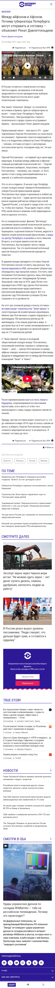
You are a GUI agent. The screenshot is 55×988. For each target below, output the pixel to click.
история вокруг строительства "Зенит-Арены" (25, 308)
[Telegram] (27, 984)
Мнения (6, 11)
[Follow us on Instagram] (22, 962)
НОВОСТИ (10, 770)
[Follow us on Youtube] (16, 962)
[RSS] (35, 962)
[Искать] (43, 984)
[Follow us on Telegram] (28, 962)
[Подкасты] (41, 962)
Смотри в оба (14, 839)
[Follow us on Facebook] (4, 962)
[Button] (19, 48)
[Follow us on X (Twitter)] (10, 962)
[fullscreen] (50, 77)
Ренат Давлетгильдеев (12, 36)
